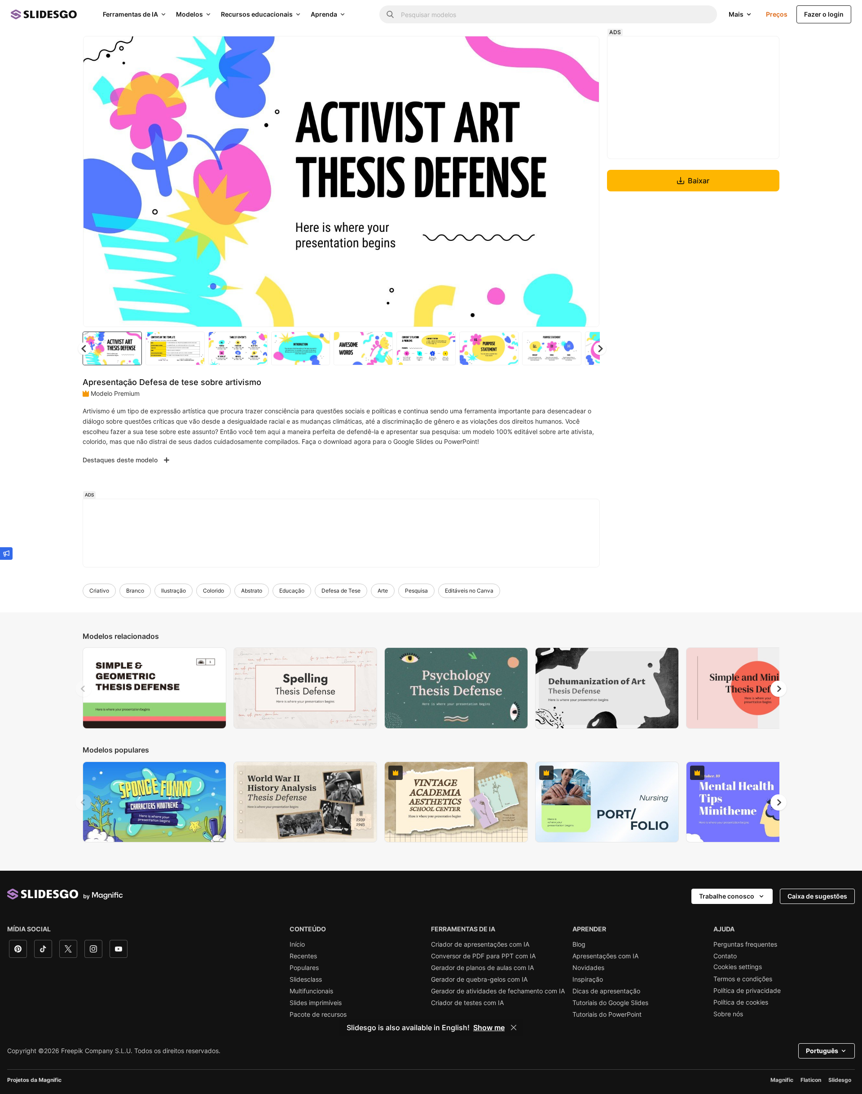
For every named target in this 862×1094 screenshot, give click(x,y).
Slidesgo (839, 1079)
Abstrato (251, 590)
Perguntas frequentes (745, 944)
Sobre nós (728, 1014)
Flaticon (810, 1079)
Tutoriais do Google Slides (610, 1002)
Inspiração (587, 979)
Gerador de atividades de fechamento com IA (498, 991)
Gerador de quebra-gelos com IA (479, 979)
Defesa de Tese (341, 590)
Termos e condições (742, 979)
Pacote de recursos (318, 1014)
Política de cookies (740, 1002)
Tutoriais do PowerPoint (607, 1014)
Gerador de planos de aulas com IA (482, 967)
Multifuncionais (311, 991)
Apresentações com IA (605, 956)
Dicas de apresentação (606, 991)
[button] (600, 348)
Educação (291, 590)
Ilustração (173, 590)
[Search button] (390, 14)
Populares (304, 967)
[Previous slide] (83, 689)
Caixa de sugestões (817, 896)
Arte (383, 590)
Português (822, 1050)
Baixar (698, 180)
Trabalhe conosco (726, 896)
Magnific (781, 1079)
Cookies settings (737, 966)
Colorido (213, 590)
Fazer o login (824, 14)
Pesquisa (416, 590)
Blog (578, 944)
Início (297, 944)
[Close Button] (514, 1027)
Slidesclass (306, 979)
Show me (489, 1027)
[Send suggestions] (6, 553)
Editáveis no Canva (469, 590)
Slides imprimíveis (316, 1002)
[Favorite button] (561, 50)
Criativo (99, 590)
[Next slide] (586, 181)
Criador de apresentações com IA (480, 944)
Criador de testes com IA (467, 1002)
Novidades (588, 967)
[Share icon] (584, 50)
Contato (725, 956)
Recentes (303, 956)
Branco (135, 590)
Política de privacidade (747, 990)
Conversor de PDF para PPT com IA (483, 956)
